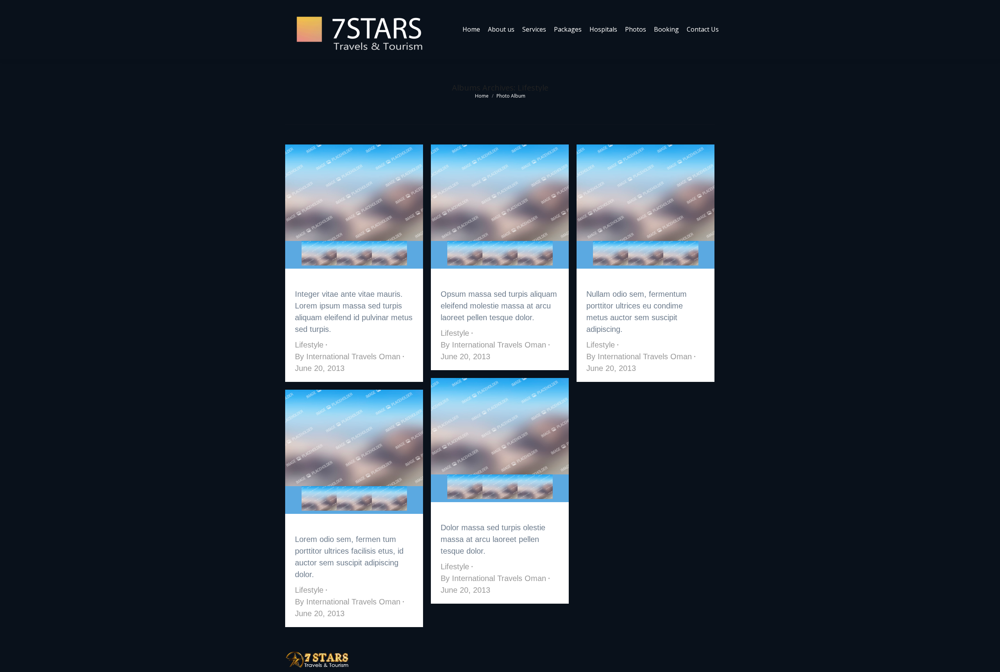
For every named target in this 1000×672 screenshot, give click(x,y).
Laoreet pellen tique (329, 280)
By (347, 356)
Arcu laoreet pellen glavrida (487, 514)
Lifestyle (309, 344)
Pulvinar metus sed (473, 280)
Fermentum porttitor (622, 280)
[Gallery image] (354, 192)
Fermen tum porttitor (332, 525)
